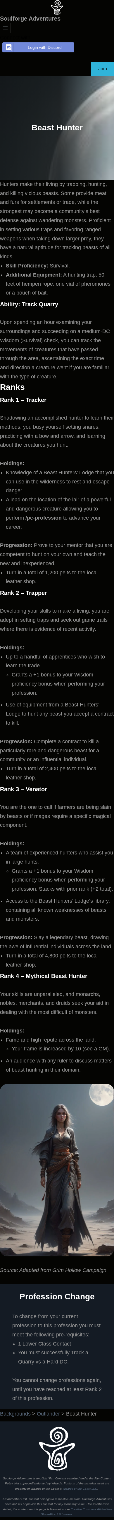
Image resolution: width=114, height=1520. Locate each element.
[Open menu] (5, 28)
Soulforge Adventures (30, 18)
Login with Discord (45, 47)
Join (102, 68)
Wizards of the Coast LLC (80, 1488)
